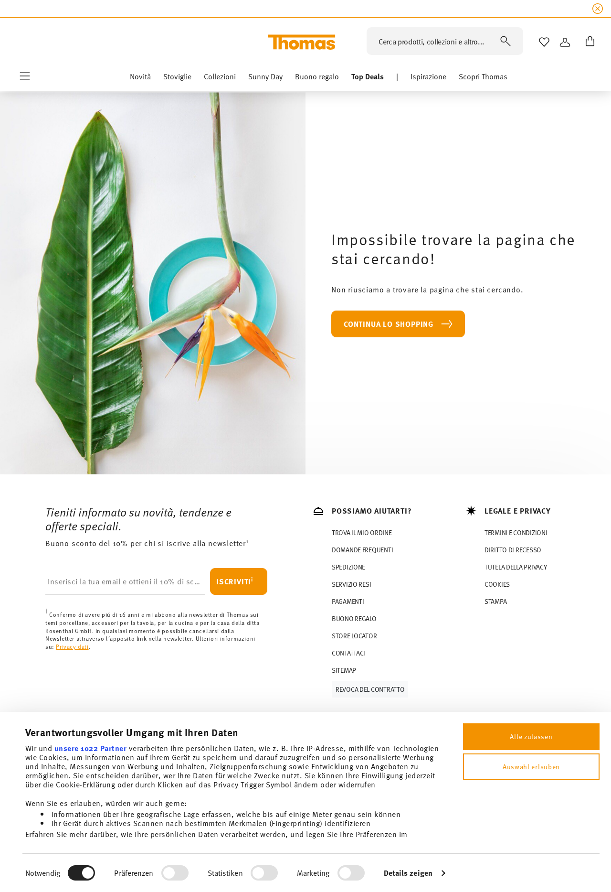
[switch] (175, 873)
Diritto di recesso (513, 549)
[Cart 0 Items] (588, 42)
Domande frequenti (362, 549)
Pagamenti (348, 601)
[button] (140, 79)
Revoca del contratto (370, 689)
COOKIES (497, 584)
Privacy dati (72, 646)
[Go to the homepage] (302, 42)
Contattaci (348, 652)
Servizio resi (351, 584)
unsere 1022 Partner (90, 747)
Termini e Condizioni (516, 532)
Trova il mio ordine (362, 532)
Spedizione (348, 566)
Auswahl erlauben (531, 766)
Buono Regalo (354, 618)
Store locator (354, 635)
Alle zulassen (531, 736)
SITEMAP (344, 670)
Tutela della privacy (516, 566)
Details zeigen (408, 872)
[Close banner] (597, 8)
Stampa (495, 601)
